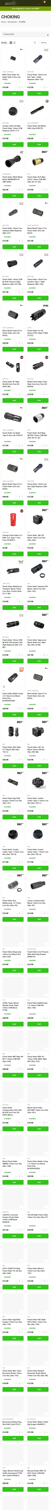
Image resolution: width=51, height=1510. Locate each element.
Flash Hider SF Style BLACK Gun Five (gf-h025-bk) (11, 384)
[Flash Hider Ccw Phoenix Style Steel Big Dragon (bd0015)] (38, 936)
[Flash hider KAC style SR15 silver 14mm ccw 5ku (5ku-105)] (38, 1303)
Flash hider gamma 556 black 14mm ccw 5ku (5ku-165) (37, 588)
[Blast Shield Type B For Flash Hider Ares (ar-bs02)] (13, 315)
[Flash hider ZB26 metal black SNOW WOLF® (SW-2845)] (13, 161)
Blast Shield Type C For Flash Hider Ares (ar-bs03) (37, 230)
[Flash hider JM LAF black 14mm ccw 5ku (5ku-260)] (38, 519)
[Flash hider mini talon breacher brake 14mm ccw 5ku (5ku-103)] (13, 1355)
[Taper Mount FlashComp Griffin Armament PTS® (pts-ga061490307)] (13, 1455)
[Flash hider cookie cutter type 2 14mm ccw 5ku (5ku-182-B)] (13, 833)
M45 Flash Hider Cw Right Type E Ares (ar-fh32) (11, 77)
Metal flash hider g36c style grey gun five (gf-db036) (37, 384)
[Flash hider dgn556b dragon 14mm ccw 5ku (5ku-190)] (13, 1303)
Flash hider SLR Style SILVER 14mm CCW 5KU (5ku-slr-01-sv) (37, 435)
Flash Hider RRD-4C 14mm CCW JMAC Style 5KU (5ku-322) (37, 1059)
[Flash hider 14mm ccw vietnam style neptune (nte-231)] (13, 212)
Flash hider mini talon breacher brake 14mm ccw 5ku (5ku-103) (12, 1373)
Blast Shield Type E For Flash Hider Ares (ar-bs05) (37, 696)
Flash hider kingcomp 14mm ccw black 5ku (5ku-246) (11, 954)
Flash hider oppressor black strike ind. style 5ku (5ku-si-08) (36, 642)
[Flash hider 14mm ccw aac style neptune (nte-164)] (38, 468)
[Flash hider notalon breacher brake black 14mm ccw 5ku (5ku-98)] (38, 1355)
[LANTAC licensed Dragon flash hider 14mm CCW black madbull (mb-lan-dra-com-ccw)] (13, 1199)
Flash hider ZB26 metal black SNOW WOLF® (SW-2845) (12, 179)
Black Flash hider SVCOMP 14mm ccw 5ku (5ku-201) (37, 1110)
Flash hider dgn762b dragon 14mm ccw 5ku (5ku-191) (12, 800)
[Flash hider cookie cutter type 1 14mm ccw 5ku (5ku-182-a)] (38, 833)
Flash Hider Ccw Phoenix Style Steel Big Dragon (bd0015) (38, 954)
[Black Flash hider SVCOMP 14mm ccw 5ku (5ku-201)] (38, 1092)
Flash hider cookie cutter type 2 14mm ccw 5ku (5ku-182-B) (12, 851)
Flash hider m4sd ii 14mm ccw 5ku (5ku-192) (36, 1270)
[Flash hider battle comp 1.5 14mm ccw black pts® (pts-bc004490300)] (38, 1145)
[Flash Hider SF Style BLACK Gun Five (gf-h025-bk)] (13, 366)
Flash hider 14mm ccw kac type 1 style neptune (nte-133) (37, 77)
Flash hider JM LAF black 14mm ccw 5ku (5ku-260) (36, 537)
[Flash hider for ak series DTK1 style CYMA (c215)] (38, 315)
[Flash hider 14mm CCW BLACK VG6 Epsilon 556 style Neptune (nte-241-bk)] (13, 624)
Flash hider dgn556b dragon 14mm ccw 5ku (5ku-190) (12, 1322)
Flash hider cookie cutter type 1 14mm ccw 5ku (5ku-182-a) (37, 851)
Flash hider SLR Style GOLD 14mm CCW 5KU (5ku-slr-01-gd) (36, 179)
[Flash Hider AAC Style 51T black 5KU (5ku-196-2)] (13, 731)
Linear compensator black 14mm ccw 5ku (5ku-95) (36, 903)
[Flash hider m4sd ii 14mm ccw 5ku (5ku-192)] (38, 1252)
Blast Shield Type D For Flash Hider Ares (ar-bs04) (12, 486)
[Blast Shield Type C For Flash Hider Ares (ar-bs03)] (38, 212)
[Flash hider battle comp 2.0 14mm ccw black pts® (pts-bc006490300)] (13, 677)
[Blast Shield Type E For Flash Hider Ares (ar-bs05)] (38, 677)
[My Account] (48, 3)
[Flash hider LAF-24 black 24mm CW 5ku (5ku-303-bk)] (38, 731)
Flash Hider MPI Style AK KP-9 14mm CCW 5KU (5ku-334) (12, 1059)
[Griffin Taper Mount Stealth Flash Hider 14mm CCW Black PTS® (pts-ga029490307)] (13, 987)
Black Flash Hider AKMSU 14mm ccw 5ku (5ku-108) (12, 1163)
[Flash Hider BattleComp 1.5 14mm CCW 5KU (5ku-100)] (38, 987)
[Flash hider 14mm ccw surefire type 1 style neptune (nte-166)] (38, 263)
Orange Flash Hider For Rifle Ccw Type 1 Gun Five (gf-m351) (12, 537)
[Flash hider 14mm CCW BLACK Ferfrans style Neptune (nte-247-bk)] (13, 263)
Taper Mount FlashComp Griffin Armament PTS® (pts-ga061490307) (12, 1473)
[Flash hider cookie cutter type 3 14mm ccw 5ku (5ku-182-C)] (38, 782)
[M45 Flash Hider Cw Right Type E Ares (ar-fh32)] (13, 59)
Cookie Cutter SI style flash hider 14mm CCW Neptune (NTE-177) (12, 128)
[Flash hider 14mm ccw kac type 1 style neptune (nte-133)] (38, 59)
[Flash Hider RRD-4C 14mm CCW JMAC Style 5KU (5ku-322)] (38, 1041)
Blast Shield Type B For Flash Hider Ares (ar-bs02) (12, 333)
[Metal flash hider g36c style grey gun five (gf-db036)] (38, 366)
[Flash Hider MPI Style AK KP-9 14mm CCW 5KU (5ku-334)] (13, 1041)
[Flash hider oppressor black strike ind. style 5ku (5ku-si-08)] (38, 624)
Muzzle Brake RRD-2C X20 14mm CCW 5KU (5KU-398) (36, 1473)
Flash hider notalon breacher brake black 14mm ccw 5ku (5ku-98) (37, 1373)
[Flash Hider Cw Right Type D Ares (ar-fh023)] (13, 417)
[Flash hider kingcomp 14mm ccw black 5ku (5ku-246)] (13, 936)
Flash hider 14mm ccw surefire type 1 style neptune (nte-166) (37, 281)
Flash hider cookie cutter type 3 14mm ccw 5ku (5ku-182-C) (37, 800)
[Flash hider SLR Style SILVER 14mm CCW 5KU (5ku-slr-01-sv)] (38, 417)
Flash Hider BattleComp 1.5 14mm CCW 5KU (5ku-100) (37, 1005)
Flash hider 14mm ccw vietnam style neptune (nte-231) (12, 230)
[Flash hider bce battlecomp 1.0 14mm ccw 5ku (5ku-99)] (13, 885)
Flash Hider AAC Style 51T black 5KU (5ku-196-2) (11, 749)
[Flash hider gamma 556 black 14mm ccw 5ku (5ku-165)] (38, 570)
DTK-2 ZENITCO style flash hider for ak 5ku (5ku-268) (12, 1270)
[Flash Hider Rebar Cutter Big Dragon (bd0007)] (38, 1406)
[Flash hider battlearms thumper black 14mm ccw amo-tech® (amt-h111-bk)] (13, 570)
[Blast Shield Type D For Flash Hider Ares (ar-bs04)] (13, 468)
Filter (4, 43)
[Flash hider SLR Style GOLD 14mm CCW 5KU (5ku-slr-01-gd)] (38, 161)
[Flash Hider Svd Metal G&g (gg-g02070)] (38, 110)
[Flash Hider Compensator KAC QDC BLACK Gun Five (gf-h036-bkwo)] (13, 1092)
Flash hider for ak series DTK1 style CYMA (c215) (37, 333)
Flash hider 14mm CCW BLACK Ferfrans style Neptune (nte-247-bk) (12, 281)
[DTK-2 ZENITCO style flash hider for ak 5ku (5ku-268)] (13, 1252)
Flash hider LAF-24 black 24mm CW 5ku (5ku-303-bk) (35, 749)
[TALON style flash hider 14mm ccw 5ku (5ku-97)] (38, 1199)
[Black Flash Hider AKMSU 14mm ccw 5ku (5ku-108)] (13, 1145)
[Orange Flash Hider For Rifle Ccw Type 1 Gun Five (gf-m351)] (13, 519)
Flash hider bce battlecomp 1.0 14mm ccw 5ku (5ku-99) (11, 903)
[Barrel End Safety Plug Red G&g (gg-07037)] (13, 1406)
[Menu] (2, 3)
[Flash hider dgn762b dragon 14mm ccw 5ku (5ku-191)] (13, 782)
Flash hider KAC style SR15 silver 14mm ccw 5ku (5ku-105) (37, 1322)
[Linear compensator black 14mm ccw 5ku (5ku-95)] (38, 885)
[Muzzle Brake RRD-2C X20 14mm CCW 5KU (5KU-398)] (38, 1455)
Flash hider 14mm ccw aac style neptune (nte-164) (37, 486)
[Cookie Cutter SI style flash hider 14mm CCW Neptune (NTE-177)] (13, 110)
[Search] (34, 3)
